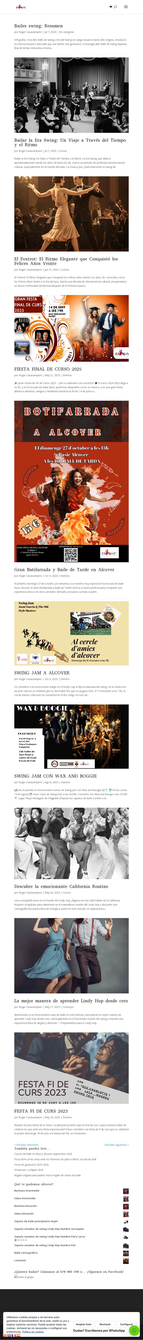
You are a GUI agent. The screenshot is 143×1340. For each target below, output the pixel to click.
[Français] (14, 1335)
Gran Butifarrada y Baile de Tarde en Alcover (64, 570)
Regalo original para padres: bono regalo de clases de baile (47, 1175)
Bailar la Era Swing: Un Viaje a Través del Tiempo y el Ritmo (70, 142)
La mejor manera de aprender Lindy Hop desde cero (71, 1001)
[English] (9, 1335)
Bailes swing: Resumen (38, 26)
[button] (134, 1330)
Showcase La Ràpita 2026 (28, 1169)
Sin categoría (66, 32)
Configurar (126, 1324)
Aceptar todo (83, 1324)
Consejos (68, 1007)
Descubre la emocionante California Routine (61, 886)
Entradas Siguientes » (117, 1144)
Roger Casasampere (30, 32)
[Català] (5, 1335)
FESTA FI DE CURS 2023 (41, 1111)
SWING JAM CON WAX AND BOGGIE (55, 776)
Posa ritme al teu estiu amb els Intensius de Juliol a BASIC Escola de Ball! (55, 1159)
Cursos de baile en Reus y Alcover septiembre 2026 (43, 1153)
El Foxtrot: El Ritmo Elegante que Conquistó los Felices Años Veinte (66, 261)
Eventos (67, 375)
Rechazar (105, 1324)
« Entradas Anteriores (26, 1144)
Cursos (63, 150)
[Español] (18, 1335)
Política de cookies (33, 1331)
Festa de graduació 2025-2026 (31, 1164)
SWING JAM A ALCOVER (42, 673)
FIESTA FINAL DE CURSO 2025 (48, 369)
